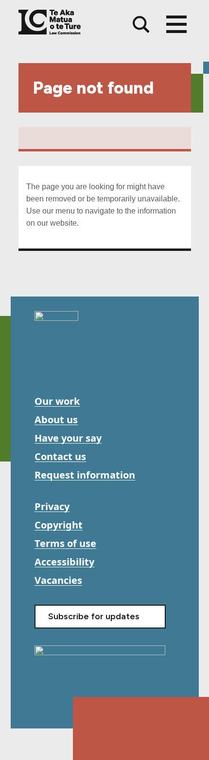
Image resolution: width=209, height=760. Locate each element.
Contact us (60, 456)
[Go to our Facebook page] (43, 368)
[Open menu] (176, 24)
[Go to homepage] (56, 320)
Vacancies (58, 580)
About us (56, 419)
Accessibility (64, 561)
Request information (85, 474)
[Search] (141, 24)
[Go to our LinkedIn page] (86, 368)
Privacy (52, 506)
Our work (57, 401)
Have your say (68, 438)
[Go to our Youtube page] (64, 368)
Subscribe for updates (93, 616)
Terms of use (65, 543)
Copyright (59, 524)
